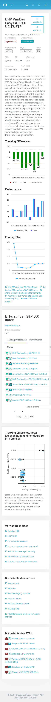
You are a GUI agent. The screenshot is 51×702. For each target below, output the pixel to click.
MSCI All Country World (19, 603)
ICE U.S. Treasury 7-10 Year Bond (23, 546)
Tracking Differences (17, 339)
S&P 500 (12, 588)
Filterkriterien (11, 325)
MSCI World (13, 583)
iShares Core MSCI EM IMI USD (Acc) (28, 648)
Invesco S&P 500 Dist (22, 389)
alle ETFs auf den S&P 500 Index (22, 287)
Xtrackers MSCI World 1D (23, 667)
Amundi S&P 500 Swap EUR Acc (26, 400)
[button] (27, 4)
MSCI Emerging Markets (19, 593)
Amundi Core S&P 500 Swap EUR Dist (30, 374)
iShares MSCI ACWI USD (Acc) (24, 672)
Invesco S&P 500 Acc (21, 395)
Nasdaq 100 (13, 531)
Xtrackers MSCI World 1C (22, 654)
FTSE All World (14, 598)
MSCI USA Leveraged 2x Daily (21, 551)
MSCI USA (12, 536)
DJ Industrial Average (17, 541)
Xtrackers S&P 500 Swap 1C (24, 368)
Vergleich (37, 22)
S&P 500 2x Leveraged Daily (21, 556)
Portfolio (37, 30)
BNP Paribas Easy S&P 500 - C (26, 353)
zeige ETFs (25, 416)
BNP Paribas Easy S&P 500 (24, 358)
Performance (35, 339)
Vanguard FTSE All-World (23, 643)
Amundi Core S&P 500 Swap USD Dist (30, 384)
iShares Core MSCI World (23, 638)
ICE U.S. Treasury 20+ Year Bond (22, 561)
